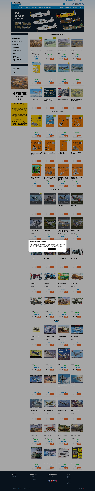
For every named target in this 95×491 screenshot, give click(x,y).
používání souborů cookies (58, 246)
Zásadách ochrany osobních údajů (47, 246)
